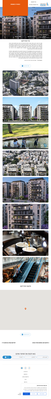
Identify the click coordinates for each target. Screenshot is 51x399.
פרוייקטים (33, 2)
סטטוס (44, 36)
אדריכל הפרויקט (31, 36)
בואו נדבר (8, 357)
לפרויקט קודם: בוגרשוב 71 (9, 342)
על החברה (25, 371)
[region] (35, 390)
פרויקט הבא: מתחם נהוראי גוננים (40, 342)
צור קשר (33, 10)
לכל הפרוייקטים (26, 334)
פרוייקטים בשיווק (33, 4)
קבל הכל (26, 393)
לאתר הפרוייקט (26, 65)
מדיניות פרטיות (27, 390)
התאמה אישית (42, 393)
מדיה (33, 7)
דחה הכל (33, 393)
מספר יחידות (18, 36)
